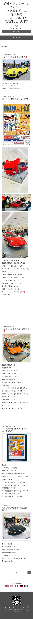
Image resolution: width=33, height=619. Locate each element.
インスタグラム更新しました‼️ (15, 57)
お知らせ (6, 46)
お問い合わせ (16, 31)
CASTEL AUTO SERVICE (16, 607)
